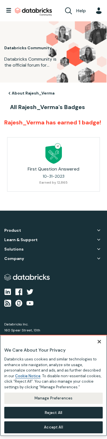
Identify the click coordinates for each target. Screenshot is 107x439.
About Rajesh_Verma (33, 93)
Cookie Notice (28, 376)
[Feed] (7, 302)
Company (14, 258)
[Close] (99, 341)
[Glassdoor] (18, 302)
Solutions (14, 249)
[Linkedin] (7, 291)
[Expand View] (99, 230)
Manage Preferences (53, 398)
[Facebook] (18, 291)
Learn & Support (21, 239)
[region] (53, 385)
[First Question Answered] (53, 153)
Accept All (53, 427)
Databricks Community (33, 12)
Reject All (53, 412)
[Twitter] (30, 291)
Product (12, 230)
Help (81, 11)
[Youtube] (30, 302)
